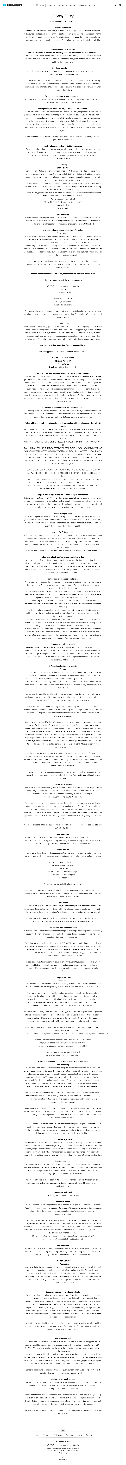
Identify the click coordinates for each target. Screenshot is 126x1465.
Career (79, 1435)
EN (120, 5)
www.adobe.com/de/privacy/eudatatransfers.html (43, 1033)
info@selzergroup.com (66, 301)
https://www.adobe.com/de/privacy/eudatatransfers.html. (85, 1033)
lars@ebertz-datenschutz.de (66, 367)
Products (46, 1435)
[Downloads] (115, 5)
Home (42, 6)
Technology (58, 1435)
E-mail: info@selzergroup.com (63, 1453)
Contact (89, 1435)
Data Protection (63, 1459)
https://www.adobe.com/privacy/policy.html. (63, 1055)
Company (69, 1435)
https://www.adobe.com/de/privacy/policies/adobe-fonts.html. (63, 1046)
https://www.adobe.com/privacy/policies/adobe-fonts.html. (63, 1043)
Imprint (63, 1457)
